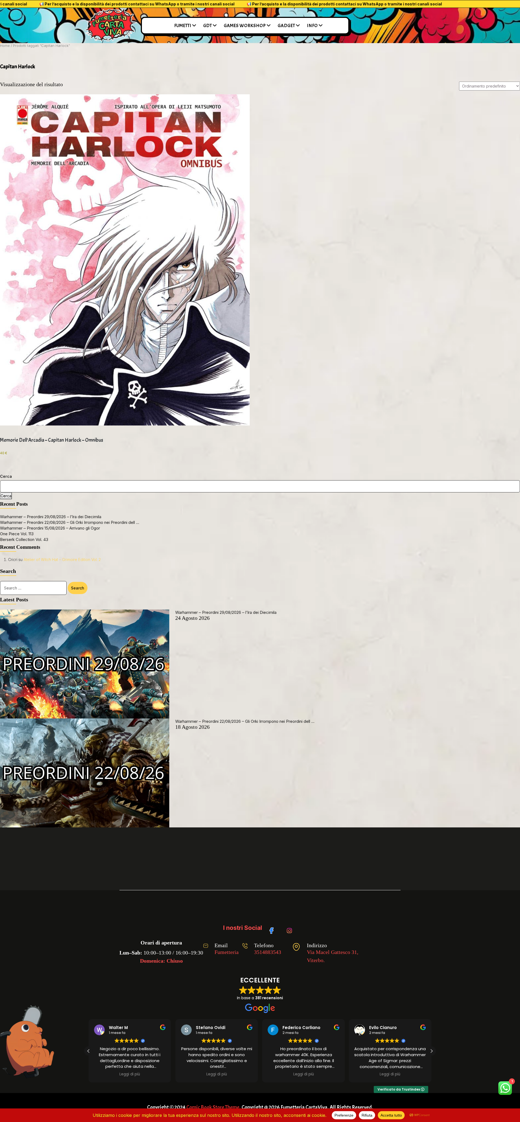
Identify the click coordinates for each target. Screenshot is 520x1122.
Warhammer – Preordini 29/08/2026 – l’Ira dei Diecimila (50, 516)
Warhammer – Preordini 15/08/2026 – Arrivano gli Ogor (50, 528)
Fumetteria (226, 952)
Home (5, 46)
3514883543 (267, 952)
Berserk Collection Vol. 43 (24, 539)
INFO (312, 25)
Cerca (6, 476)
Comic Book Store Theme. (213, 1107)
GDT (207, 25)
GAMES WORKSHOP (245, 25)
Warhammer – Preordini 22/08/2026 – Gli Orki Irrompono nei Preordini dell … (69, 522)
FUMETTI (182, 25)
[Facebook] (273, 928)
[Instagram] (290, 928)
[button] (431, 1051)
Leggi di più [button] (158, 1074)
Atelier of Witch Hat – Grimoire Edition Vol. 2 (62, 559)
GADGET (286, 25)
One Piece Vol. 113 (17, 533)
